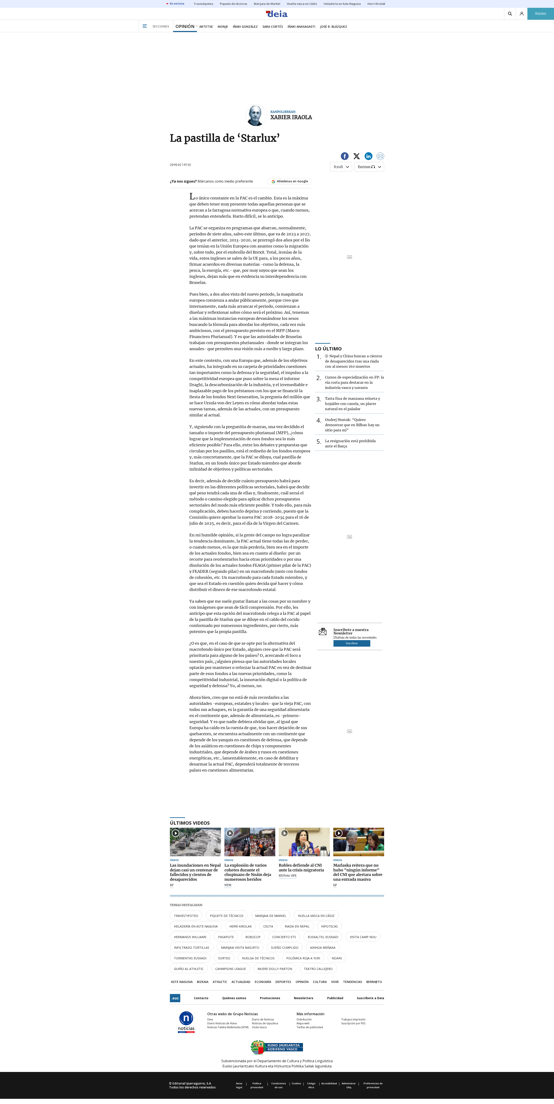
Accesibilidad (329, 1083)
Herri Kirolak (240, 926)
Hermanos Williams (190, 937)
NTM (227, 885)
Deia (210, 1019)
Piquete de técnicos (226, 916)
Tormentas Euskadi (190, 958)
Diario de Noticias (263, 1019)
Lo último (328, 348)
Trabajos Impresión (353, 1019)
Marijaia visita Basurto (240, 947)
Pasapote (226, 937)
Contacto (201, 998)
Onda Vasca (259, 1027)
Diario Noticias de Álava (222, 1023)
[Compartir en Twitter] (357, 157)
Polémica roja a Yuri (303, 958)
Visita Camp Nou (363, 937)
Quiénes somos (234, 998)
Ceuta (268, 926)
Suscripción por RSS (353, 1023)
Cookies (296, 1083)
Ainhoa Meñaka (322, 947)
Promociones (270, 998)
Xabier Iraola (291, 117)
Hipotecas (329, 926)
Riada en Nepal (297, 926)
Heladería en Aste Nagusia (196, 926)
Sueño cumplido (284, 947)
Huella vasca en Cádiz (316, 916)
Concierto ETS (284, 937)
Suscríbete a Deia (370, 998)
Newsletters (303, 998)
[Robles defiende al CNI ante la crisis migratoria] (304, 842)
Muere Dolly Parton (275, 969)
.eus (175, 998)
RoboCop (253, 937)
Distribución (304, 1019)
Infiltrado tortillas (191, 947)
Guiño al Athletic (189, 969)
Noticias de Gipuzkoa (265, 1023)
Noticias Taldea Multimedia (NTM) (227, 1027)
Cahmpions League (230, 969)
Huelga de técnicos (258, 958)
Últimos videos (190, 822)
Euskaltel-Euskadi (323, 937)
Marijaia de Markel (270, 916)
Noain (337, 958)
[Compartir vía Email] (380, 157)
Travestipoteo (186, 916)
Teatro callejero (318, 969)
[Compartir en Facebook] (345, 157)
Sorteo (224, 958)
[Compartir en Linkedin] (368, 157)
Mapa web (303, 1023)
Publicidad (335, 998)
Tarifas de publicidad (310, 1027)
